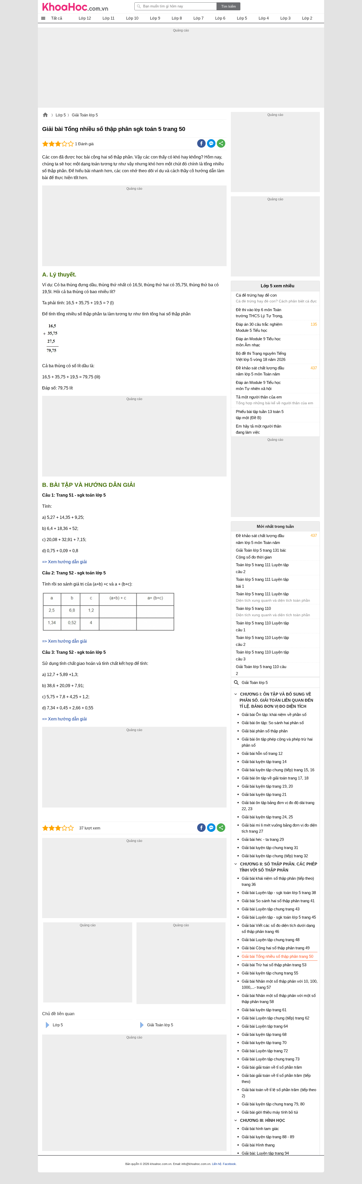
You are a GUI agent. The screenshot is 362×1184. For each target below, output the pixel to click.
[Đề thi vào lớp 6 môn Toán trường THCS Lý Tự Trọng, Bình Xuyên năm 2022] (238, 312)
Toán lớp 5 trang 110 (253, 608)
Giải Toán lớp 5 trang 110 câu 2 (261, 670)
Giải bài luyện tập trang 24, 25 (267, 817)
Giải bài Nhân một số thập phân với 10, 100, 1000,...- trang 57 (279, 984)
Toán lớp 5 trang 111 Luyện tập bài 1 (262, 582)
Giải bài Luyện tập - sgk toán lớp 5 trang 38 (279, 892)
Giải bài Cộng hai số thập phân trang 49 (276, 948)
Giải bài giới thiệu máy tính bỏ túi (270, 1112)
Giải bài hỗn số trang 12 (262, 753)
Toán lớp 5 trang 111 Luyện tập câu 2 (262, 568)
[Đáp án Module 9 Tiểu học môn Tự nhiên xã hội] (238, 385)
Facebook (229, 1163)
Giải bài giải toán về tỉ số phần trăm (272, 1067)
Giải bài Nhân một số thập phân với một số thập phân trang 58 (279, 998)
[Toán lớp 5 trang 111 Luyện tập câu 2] (238, 567)
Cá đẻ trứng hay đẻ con (256, 295)
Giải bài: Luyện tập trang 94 (265, 1153)
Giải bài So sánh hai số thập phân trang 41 (278, 901)
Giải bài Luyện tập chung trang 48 (270, 939)
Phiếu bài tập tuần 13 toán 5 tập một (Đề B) (260, 414)
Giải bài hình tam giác (260, 1128)
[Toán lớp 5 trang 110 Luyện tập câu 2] (238, 640)
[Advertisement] (181, 71)
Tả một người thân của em (259, 397)
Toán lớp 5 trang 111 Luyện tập (262, 594)
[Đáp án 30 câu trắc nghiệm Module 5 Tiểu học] (238, 327)
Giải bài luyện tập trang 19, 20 (267, 786)
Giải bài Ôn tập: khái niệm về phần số (274, 714)
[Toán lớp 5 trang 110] (238, 610)
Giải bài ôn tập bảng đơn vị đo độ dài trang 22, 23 (278, 805)
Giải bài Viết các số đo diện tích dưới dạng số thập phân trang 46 (278, 928)
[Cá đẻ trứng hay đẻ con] (238, 297)
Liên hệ (216, 1163)
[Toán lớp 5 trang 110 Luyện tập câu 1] (238, 625)
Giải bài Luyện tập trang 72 (265, 1051)
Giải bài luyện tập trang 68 (264, 1034)
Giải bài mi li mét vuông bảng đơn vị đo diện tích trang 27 (279, 828)
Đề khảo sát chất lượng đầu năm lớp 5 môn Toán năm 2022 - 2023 (260, 372)
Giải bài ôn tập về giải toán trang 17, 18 (275, 778)
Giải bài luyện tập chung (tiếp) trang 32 (275, 856)
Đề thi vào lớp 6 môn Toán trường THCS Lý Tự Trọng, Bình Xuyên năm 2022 (259, 313)
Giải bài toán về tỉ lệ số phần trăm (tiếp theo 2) (279, 1092)
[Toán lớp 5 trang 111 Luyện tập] (238, 596)
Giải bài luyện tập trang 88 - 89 (268, 1137)
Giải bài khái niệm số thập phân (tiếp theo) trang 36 (278, 881)
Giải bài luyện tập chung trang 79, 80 (273, 1104)
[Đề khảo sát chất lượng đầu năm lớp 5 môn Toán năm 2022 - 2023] (238, 370)
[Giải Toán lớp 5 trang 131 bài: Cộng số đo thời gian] (238, 552)
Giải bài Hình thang (258, 1145)
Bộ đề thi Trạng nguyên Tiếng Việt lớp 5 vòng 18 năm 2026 (261, 356)
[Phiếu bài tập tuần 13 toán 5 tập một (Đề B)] (238, 414)
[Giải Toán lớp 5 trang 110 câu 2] (238, 669)
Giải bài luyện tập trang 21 (264, 794)
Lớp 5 (61, 115)
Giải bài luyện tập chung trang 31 (270, 847)
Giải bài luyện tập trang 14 (264, 761)
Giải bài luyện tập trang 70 (264, 1042)
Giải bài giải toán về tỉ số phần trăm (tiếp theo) (276, 1078)
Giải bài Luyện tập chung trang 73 (270, 1059)
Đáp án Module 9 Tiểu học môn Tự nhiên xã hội (258, 385)
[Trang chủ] (75, 6)
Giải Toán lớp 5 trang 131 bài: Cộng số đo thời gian (261, 553)
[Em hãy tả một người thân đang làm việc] (238, 428)
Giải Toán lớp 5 (85, 115)
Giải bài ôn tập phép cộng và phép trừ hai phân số (277, 742)
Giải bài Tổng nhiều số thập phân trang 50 (277, 956)
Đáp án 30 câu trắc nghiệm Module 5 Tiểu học (259, 327)
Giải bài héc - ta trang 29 (263, 839)
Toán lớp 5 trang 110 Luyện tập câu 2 (262, 641)
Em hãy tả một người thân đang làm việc (258, 429)
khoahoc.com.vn (45, 115)
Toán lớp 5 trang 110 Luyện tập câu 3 (262, 655)
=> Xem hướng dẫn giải (64, 562)
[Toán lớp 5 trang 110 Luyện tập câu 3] (238, 654)
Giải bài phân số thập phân (265, 731)
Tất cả (56, 18)
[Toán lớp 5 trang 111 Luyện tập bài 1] (238, 581)
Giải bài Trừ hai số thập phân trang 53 (274, 965)
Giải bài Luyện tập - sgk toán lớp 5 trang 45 (279, 917)
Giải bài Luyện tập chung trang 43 (270, 909)
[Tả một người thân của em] (238, 399)
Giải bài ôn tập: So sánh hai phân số (273, 722)
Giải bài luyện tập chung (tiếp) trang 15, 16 (278, 770)
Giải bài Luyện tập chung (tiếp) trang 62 (275, 1018)
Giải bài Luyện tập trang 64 (265, 1026)
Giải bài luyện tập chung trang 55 (270, 973)
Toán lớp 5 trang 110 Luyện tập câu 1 (262, 626)
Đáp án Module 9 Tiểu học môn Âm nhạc (258, 342)
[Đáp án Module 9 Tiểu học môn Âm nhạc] (238, 341)
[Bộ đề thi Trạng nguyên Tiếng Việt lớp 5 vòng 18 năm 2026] (238, 356)
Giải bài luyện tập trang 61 (264, 1010)
